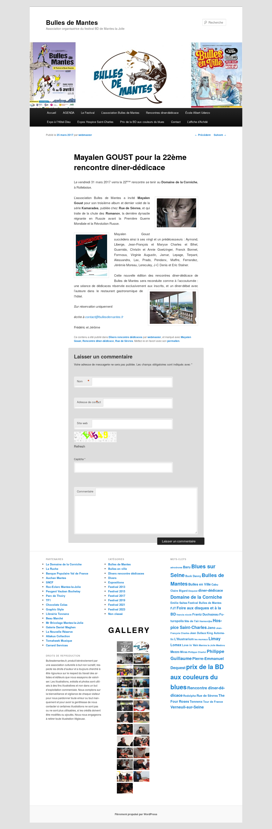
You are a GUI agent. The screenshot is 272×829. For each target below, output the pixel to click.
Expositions (116, 582)
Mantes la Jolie (207, 645)
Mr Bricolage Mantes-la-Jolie (64, 623)
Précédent (203, 135)
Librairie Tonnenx (57, 614)
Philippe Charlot (197, 652)
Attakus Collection (58, 636)
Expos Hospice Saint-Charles (95, 122)
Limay (214, 638)
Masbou (220, 645)
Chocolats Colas (56, 605)
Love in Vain (190, 645)
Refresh (79, 446)
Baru (187, 567)
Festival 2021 (116, 605)
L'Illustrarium (184, 639)
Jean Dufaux (198, 633)
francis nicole (184, 614)
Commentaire (85, 491)
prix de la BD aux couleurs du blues (197, 676)
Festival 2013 (116, 587)
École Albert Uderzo (197, 113)
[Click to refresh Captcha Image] (95, 437)
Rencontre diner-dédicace (98, 341)
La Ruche (52, 569)
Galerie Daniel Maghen (61, 627)
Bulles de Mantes (72, 22)
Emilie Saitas (178, 603)
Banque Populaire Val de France (67, 573)
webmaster (85, 135)
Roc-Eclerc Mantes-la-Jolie (63, 587)
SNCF (49, 582)
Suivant (220, 135)
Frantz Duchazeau (205, 614)
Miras (183, 652)
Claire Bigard (179, 591)
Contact (176, 122)
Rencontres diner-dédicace (162, 113)
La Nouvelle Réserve (59, 632)
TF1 (48, 600)
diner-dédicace (210, 590)
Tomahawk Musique (59, 640)
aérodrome (176, 567)
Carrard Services (57, 645)
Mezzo (175, 652)
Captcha (79, 459)
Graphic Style (55, 609)
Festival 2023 (116, 609)
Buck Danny (193, 576)
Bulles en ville (117, 569)
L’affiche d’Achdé (197, 122)
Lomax (175, 644)
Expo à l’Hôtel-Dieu (59, 122)
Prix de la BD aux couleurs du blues (142, 122)
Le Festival (88, 113)
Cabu (214, 584)
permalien (173, 341)
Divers (112, 578)
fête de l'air (191, 621)
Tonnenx (196, 701)
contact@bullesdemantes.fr (104, 316)
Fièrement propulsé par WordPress (136, 814)
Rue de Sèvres (124, 341)
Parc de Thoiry (55, 596)
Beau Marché (54, 618)
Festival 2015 (116, 591)
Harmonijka (206, 621)
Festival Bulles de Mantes (204, 603)
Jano (211, 627)
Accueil (51, 113)
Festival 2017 (116, 596)
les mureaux (201, 639)
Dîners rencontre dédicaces (125, 337)
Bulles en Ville (199, 584)
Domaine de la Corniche (196, 597)
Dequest (193, 590)
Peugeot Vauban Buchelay (63, 591)
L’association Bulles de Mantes (120, 113)
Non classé (115, 614)
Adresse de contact (89, 402)
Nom (83, 381)
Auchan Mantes (56, 578)
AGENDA (68, 113)
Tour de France (213, 702)
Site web (82, 423)
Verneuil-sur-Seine (187, 707)
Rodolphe (189, 696)
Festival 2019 (116, 600)
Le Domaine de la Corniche (64, 564)
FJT (173, 608)
